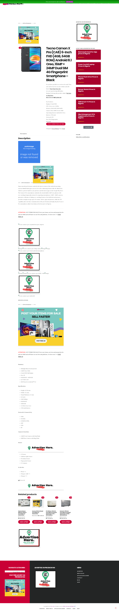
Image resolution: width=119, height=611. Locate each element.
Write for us (80, 573)
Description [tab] (23, 133)
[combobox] (15, 571)
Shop (78, 582)
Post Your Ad (69, 1)
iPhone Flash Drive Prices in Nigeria (88, 78)
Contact (79, 578)
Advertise (80, 571)
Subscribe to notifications (83, 137)
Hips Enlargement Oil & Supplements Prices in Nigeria (86, 116)
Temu (63, 128)
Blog (78, 580)
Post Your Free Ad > (55, 89)
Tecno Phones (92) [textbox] (18, 572)
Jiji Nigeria (72, 606)
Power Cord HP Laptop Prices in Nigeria (86, 65)
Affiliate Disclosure (83, 575)
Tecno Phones (55, 128)
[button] (88, 127)
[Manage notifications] (116, 608)
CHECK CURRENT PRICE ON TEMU (56, 124)
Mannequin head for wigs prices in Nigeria (87, 53)
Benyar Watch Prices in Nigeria (86, 90)
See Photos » (81, 57)
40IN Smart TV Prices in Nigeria (86, 103)
